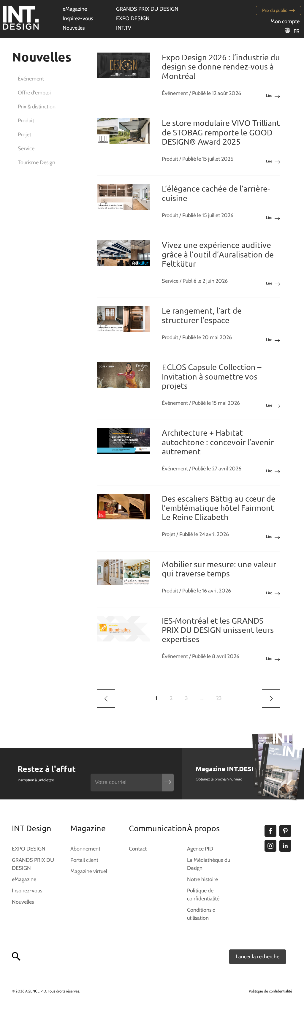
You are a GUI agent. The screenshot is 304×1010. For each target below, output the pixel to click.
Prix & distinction (37, 106)
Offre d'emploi (34, 92)
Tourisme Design (36, 162)
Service (26, 148)
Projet (24, 134)
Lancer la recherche (257, 956)
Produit (26, 120)
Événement (31, 78)
